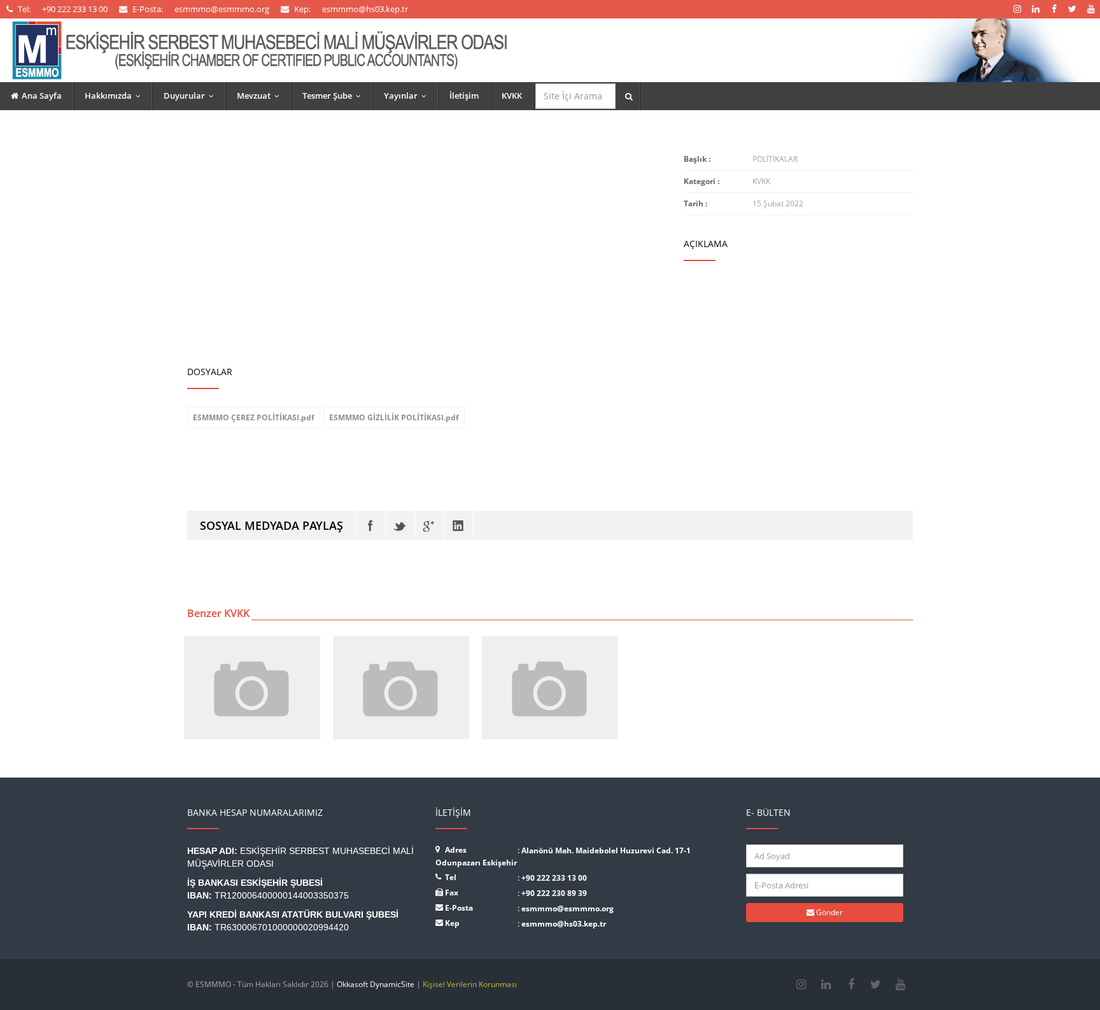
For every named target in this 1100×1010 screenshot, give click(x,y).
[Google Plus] (429, 525)
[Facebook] (370, 525)
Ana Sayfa (42, 95)
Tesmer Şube (334, 95)
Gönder (828, 912)
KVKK (512, 95)
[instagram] (801, 984)
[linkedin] (826, 984)
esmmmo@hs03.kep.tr (563, 923)
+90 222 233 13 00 (554, 877)
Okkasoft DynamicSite (375, 984)
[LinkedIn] (458, 525)
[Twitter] (400, 525)
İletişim (464, 95)
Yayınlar (408, 95)
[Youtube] (900, 984)
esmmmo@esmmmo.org (567, 908)
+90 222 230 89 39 (554, 893)
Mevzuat (261, 95)
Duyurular (192, 95)
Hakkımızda (115, 95)
